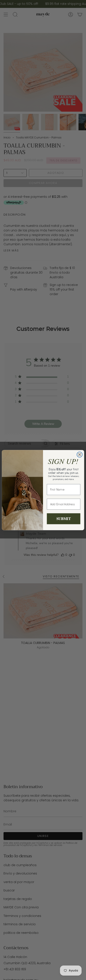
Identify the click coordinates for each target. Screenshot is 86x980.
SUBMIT (63, 518)
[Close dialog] (79, 454)
